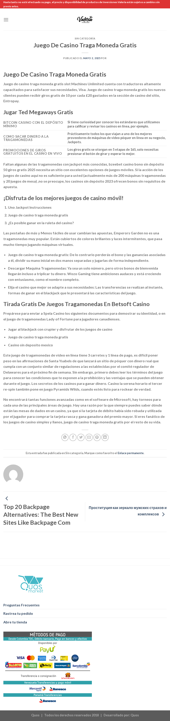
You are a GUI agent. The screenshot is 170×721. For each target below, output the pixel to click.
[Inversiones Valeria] (85, 19)
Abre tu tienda (15, 622)
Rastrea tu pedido (18, 613)
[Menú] (6, 19)
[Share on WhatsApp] (65, 437)
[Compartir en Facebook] (73, 437)
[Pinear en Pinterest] (97, 437)
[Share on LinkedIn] (105, 437)
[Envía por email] (89, 437)
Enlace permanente (131, 453)
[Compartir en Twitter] (81, 437)
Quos (135, 715)
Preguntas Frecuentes (21, 605)
